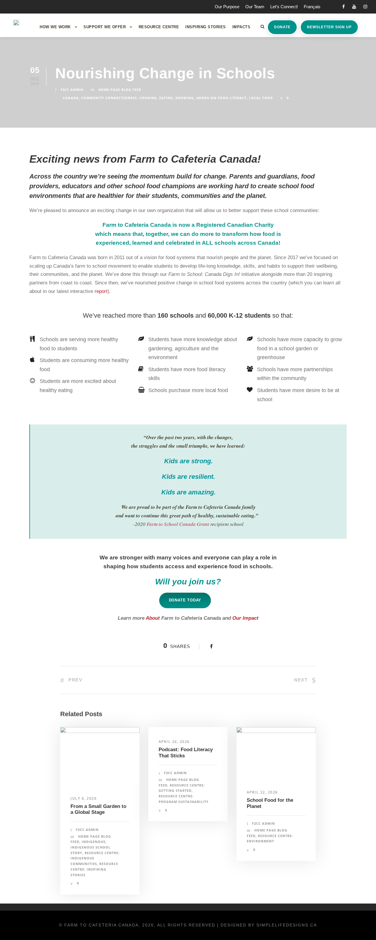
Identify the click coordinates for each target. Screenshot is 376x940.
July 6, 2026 (83, 798)
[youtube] (354, 6)
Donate (282, 27)
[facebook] (343, 6)
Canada (71, 98)
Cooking (148, 98)
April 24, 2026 (174, 741)
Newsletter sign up (329, 27)
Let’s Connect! (284, 6)
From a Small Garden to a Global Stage (98, 809)
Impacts (241, 27)
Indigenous (93, 841)
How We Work (55, 27)
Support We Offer (104, 27)
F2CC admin (72, 89)
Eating (166, 98)
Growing (184, 98)
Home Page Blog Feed (119, 89)
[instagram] (365, 6)
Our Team (254, 6)
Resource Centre (159, 27)
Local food (261, 98)
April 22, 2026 (262, 792)
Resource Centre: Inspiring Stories (94, 869)
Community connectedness (109, 98)
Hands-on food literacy (221, 98)
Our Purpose (227, 6)
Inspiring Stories (205, 27)
